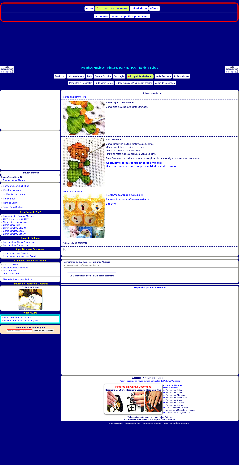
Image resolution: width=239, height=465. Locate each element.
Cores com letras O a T (14, 231)
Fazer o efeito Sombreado (15, 245)
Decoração (119, 76)
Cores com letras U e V (14, 234)
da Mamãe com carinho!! (15, 194)
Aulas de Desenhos (165, 83)
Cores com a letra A (12, 225)
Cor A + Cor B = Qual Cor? (178, 412)
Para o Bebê (9, 198)
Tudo (89, 76)
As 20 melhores (181, 76)
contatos (116, 16)
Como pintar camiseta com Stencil (20, 256)
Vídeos (154, 8)
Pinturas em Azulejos (175, 402)
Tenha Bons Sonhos (13, 207)
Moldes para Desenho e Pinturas (180, 410)
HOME (89, 8)
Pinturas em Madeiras (175, 395)
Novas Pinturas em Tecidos (17, 317)
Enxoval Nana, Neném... (15, 180)
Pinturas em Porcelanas (176, 397)
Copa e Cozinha (103, 76)
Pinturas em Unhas (174, 400)
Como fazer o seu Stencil (15, 253)
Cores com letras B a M (14, 228)
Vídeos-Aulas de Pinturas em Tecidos (133, 83)
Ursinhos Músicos (12, 190)
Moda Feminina (163, 76)
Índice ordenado (76, 76)
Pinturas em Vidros (174, 405)
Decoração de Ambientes (15, 267)
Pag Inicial (60, 76)
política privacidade (136, 16)
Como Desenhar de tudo (177, 407)
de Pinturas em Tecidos (17, 279)
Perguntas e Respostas (80, 83)
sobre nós (101, 16)
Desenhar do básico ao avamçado (21, 320)
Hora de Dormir (10, 203)
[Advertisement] (119, 44)
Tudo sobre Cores (104, 83)
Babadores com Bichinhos (16, 186)
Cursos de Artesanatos (113, 8)
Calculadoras (139, 8)
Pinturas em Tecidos (175, 392)
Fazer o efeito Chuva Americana (19, 242)
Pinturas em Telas (174, 390)
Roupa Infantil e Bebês (141, 76)
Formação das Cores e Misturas (18, 216)
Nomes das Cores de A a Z (16, 222)
